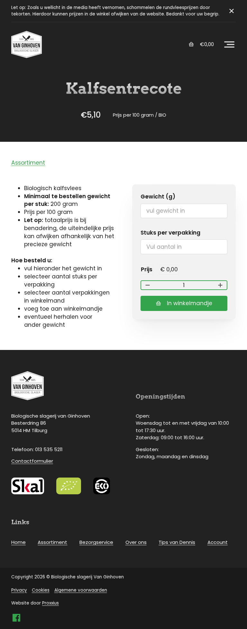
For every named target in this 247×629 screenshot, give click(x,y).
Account (217, 542)
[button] (229, 44)
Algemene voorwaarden (80, 590)
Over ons (136, 542)
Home (18, 542)
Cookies (41, 590)
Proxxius (50, 603)
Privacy (19, 590)
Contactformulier (32, 461)
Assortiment (28, 163)
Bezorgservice (96, 542)
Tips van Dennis (177, 542)
